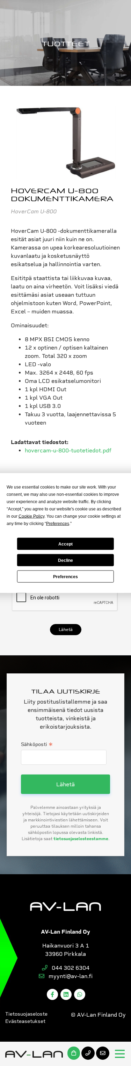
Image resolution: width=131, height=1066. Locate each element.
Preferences (65, 576)
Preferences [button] (57, 523)
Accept (65, 543)
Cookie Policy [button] (31, 516)
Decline (65, 560)
